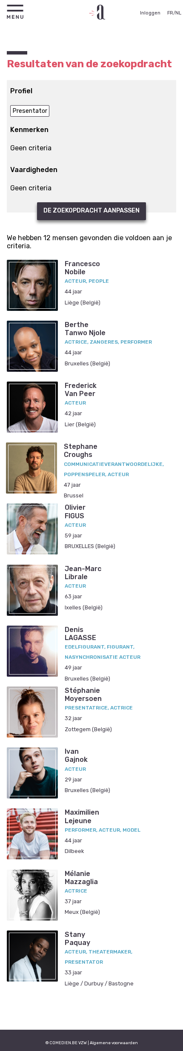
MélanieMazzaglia (81, 878)
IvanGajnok (76, 755)
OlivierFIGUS (75, 511)
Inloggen (150, 13)
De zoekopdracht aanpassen (91, 210)
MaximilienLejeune (82, 816)
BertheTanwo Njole (85, 329)
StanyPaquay (77, 938)
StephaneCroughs (80, 450)
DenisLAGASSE (80, 634)
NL (178, 13)
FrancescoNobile (82, 268)
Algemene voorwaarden (114, 1042)
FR (170, 13)
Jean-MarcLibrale (83, 573)
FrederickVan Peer (81, 390)
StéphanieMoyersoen (83, 694)
